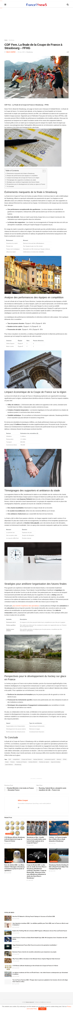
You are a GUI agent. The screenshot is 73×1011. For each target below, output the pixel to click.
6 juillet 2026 (52, 870)
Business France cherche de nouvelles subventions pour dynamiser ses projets (34, 952)
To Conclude (10, 186)
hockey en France (22, 762)
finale (7, 762)
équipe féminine (38, 759)
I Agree (42, 1008)
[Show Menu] (5, 4)
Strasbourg (11, 40)
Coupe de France (26, 759)
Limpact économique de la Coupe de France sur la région (23, 177)
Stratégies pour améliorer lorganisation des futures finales (23, 182)
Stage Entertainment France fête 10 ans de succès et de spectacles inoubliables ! (34, 945)
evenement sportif (50, 759)
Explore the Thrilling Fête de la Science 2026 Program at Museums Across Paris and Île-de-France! (39, 930)
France (13, 762)
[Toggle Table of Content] (43, 170)
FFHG (64, 759)
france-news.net (30, 1002)
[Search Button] (68, 4)
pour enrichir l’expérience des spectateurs (26, 606)
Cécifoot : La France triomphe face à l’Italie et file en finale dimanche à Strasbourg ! (58, 839)
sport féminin (9, 764)
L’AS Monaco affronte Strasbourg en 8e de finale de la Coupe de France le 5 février (14, 839)
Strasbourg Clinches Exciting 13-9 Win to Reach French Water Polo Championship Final (59, 866)
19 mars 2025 (21, 52)
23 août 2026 (53, 843)
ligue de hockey (55, 762)
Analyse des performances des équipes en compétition (22, 175)
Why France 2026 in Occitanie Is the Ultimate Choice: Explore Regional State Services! (36, 958)
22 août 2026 (8, 872)
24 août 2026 (30, 845)
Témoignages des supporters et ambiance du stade (21, 180)
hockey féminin (33, 762)
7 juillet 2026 (30, 880)
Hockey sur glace (44, 762)
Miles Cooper (10, 52)
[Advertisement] (38, 24)
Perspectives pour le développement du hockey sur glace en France (26, 184)
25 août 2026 (8, 843)
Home (5, 40)
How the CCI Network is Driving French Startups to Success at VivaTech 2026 (33, 916)
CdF (10, 759)
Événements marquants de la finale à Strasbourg (20, 173)
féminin (59, 759)
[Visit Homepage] (36, 4)
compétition (16, 759)
